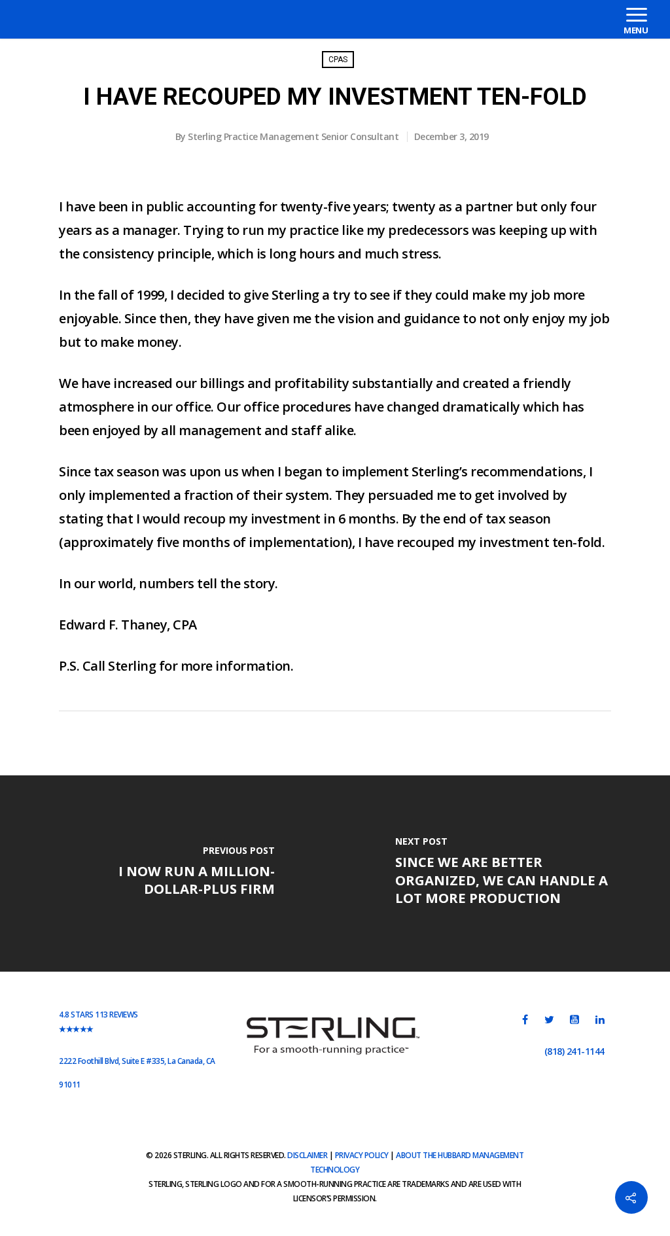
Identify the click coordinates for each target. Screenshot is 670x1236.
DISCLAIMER (307, 1155)
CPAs (337, 59)
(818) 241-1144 (574, 1051)
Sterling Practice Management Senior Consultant (293, 136)
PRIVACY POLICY (362, 1155)
